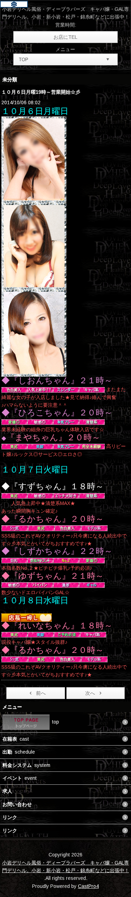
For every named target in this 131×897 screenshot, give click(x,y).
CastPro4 (88, 886)
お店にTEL (65, 37)
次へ (90, 693)
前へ (41, 693)
